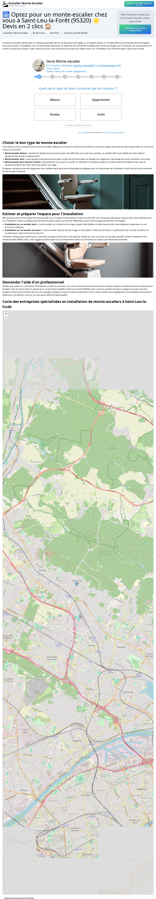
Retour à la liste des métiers (79, 125)
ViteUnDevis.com (106, 132)
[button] (79, 616)
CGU (79, 132)
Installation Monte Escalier (15, 33)
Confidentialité (86, 132)
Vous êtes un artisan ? (118, 132)
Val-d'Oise (54, 33)
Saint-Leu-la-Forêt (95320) (76, 33)
